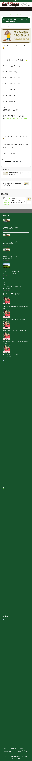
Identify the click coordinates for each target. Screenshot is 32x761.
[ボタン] (22, 5)
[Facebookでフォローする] (9, 211)
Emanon (19, 758)
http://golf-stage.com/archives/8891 (15, 118)
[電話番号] (25, 4)
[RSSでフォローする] (22, 211)
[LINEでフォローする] (16, 211)
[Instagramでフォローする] (12, 211)
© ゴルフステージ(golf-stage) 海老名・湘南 (16, 756)
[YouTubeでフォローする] (19, 211)
